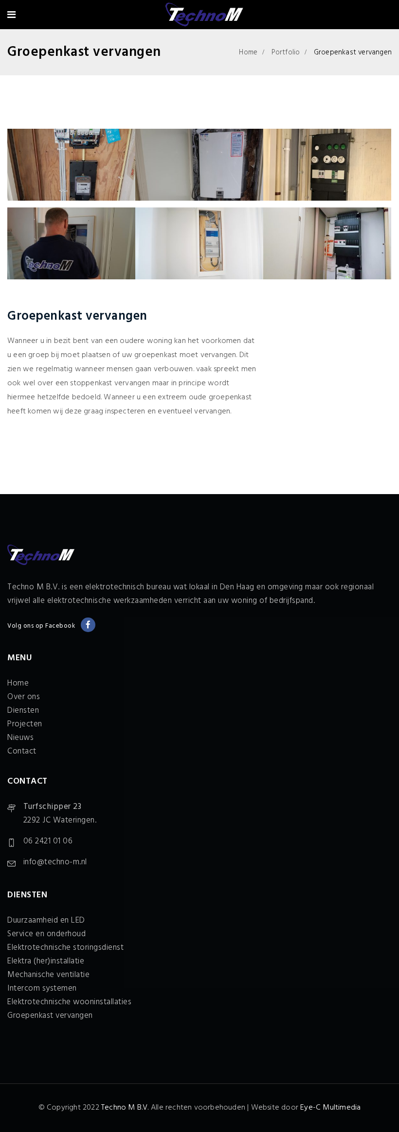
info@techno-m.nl (55, 862)
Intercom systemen (42, 988)
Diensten (23, 710)
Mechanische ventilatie (48, 974)
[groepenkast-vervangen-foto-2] (199, 165)
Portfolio (286, 52)
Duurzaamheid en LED (46, 920)
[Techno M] (203, 16)
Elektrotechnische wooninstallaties (69, 1002)
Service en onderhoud (46, 934)
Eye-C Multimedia (330, 1107)
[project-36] (327, 243)
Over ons (23, 696)
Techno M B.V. (125, 1107)
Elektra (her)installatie (45, 961)
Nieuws (20, 737)
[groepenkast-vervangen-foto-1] (71, 165)
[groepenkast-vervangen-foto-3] (327, 165)
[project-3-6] (71, 243)
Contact (21, 751)
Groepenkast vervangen (50, 1015)
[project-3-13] (199, 243)
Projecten (24, 724)
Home (248, 52)
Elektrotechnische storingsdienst (65, 947)
